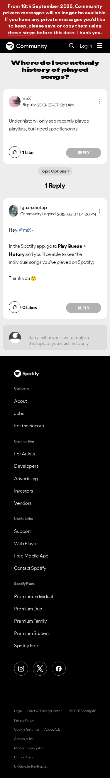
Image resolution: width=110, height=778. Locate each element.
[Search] (71, 46)
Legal (18, 711)
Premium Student (32, 633)
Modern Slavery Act (28, 748)
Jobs (19, 413)
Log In (86, 46)
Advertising (26, 478)
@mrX (25, 230)
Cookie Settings (27, 729)
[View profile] (15, 101)
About (20, 401)
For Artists (24, 453)
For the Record (29, 425)
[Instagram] (21, 669)
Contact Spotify (30, 568)
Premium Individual (33, 596)
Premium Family (30, 621)
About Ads (52, 729)
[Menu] (99, 45)
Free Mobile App (31, 555)
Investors (23, 491)
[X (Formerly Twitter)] (40, 669)
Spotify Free (26, 645)
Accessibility (23, 738)
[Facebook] (59, 669)
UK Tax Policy (23, 757)
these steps (21, 32)
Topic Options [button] (53, 171)
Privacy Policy (23, 720)
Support (22, 531)
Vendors (23, 503)
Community (31, 46)
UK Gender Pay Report (31, 766)
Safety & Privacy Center (44, 711)
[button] (99, 101)
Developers (26, 466)
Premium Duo (28, 608)
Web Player (26, 543)
